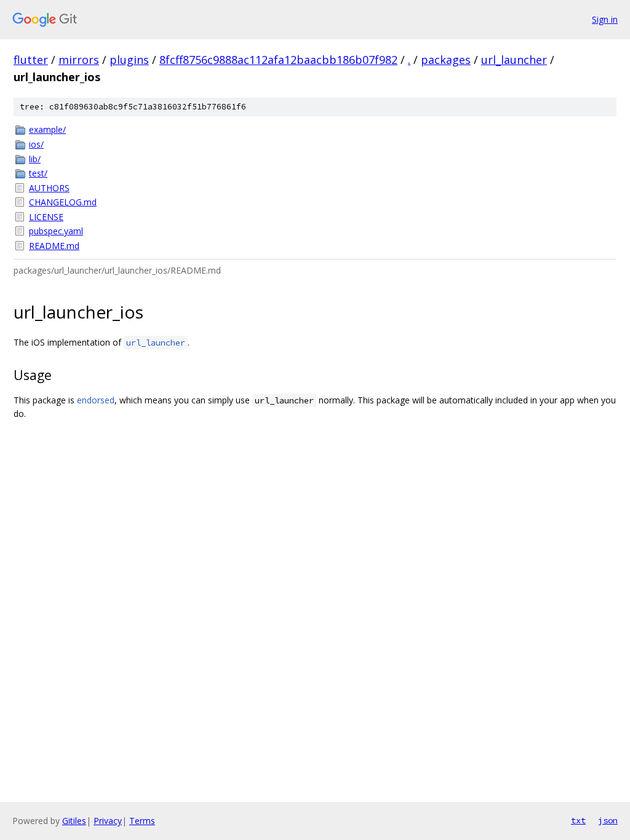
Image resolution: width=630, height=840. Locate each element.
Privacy (108, 820)
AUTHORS (49, 188)
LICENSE (46, 217)
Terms (142, 820)
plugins (129, 59)
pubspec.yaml (56, 231)
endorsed (95, 400)
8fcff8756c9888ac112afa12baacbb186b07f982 (278, 59)
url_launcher (514, 59)
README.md (54, 246)
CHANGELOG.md (63, 202)
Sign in (605, 19)
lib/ (35, 159)
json (608, 820)
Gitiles (74, 820)
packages (446, 59)
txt (578, 820)
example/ (47, 129)
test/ (38, 173)
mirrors (78, 59)
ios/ (36, 144)
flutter (31, 59)
